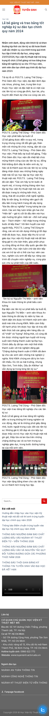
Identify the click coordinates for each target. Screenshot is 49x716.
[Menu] (3, 9)
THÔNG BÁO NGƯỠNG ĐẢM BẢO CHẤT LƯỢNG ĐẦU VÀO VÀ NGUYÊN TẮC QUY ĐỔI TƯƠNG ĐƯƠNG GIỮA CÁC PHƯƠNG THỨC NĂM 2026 (24, 552)
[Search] (46, 9)
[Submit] (44, 501)
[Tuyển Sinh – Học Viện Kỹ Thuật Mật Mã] (25, 9)
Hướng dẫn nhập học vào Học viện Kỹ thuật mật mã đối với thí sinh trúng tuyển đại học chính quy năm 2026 (23, 516)
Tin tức (5, 19)
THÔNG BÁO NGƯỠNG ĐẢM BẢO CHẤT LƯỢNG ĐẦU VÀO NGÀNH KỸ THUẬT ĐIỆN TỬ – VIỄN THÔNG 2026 (23, 538)
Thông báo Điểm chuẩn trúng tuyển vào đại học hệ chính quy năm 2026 (23, 527)
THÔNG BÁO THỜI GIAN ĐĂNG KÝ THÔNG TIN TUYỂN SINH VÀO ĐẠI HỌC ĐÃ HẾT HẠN (23, 566)
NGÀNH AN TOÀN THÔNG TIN (18, 670)
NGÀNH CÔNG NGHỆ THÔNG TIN (19, 676)
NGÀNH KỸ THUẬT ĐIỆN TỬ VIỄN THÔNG (24, 682)
